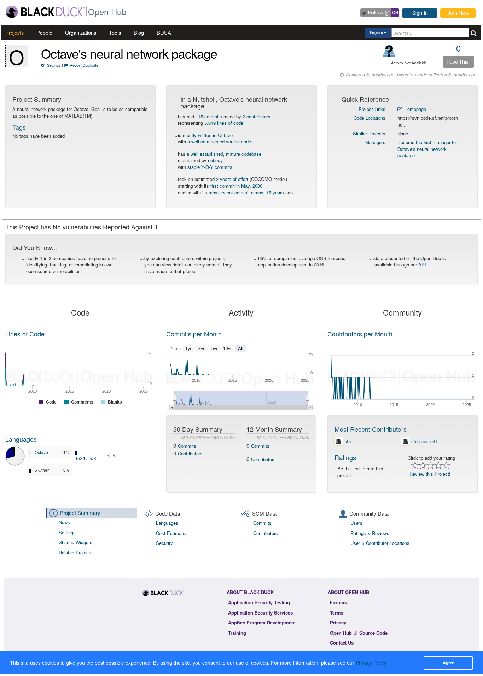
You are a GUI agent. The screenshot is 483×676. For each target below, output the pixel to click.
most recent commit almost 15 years (246, 192)
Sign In (420, 13)
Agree (448, 662)
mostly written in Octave (208, 135)
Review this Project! (429, 473)
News (64, 522)
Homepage (414, 109)
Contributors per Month (359, 333)
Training (237, 632)
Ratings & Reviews (369, 533)
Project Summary (80, 512)
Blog (139, 32)
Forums (338, 602)
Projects (14, 32)
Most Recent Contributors (370, 429)
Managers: (376, 142)
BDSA (164, 32)
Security (164, 543)
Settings (54, 65)
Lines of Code (25, 333)
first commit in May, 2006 (236, 185)
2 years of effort (232, 179)
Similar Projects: (370, 133)
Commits (187, 445)
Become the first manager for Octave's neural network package (427, 149)
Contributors (190, 453)
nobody (215, 160)
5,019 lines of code (223, 122)
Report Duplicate (84, 65)
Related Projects (76, 552)
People (44, 32)
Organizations (80, 32)
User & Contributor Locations (379, 543)
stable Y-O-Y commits (209, 167)
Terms (336, 612)
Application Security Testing (259, 602)
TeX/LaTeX (85, 458)
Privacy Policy (371, 662)
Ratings (345, 457)
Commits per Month (194, 333)
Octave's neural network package (129, 53)
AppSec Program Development (262, 622)
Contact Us (342, 642)
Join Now (458, 13)
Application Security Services (260, 612)
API (422, 264)
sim (348, 441)
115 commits (209, 116)
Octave (41, 452)
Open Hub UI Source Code (359, 632)
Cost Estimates (172, 533)
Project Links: (373, 109)
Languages (21, 438)
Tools (115, 32)
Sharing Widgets (75, 542)
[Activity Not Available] (389, 51)
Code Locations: (370, 117)
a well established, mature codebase (224, 154)
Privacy (338, 622)
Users (356, 522)
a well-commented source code (219, 141)
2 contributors (256, 116)
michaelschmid (424, 441)
